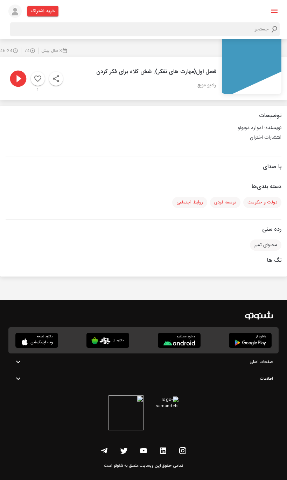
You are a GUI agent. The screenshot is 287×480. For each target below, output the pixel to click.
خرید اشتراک (43, 11)
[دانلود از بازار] (107, 340)
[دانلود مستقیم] (179, 340)
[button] (274, 11)
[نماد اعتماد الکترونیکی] (126, 413)
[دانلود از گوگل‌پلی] (250, 340)
